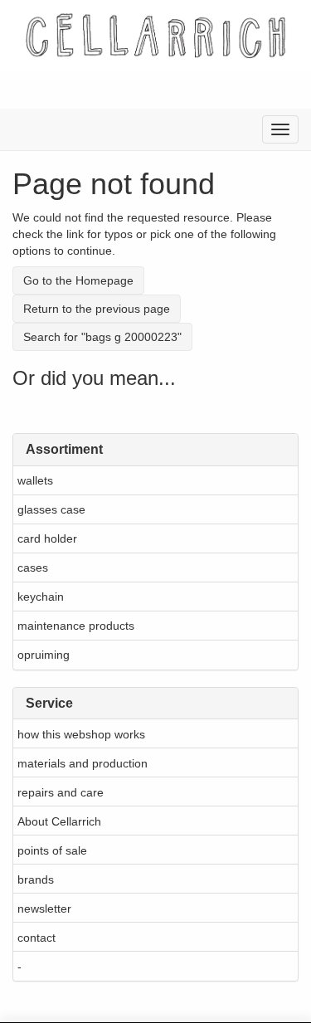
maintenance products (75, 625)
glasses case (51, 509)
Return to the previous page (96, 308)
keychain (40, 596)
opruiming (43, 654)
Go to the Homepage (78, 280)
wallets (35, 480)
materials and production (82, 763)
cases (32, 567)
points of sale (52, 850)
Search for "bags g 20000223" (102, 336)
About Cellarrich (59, 821)
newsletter (44, 908)
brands (35, 879)
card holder (47, 538)
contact (36, 937)
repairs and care (60, 792)
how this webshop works (81, 734)
